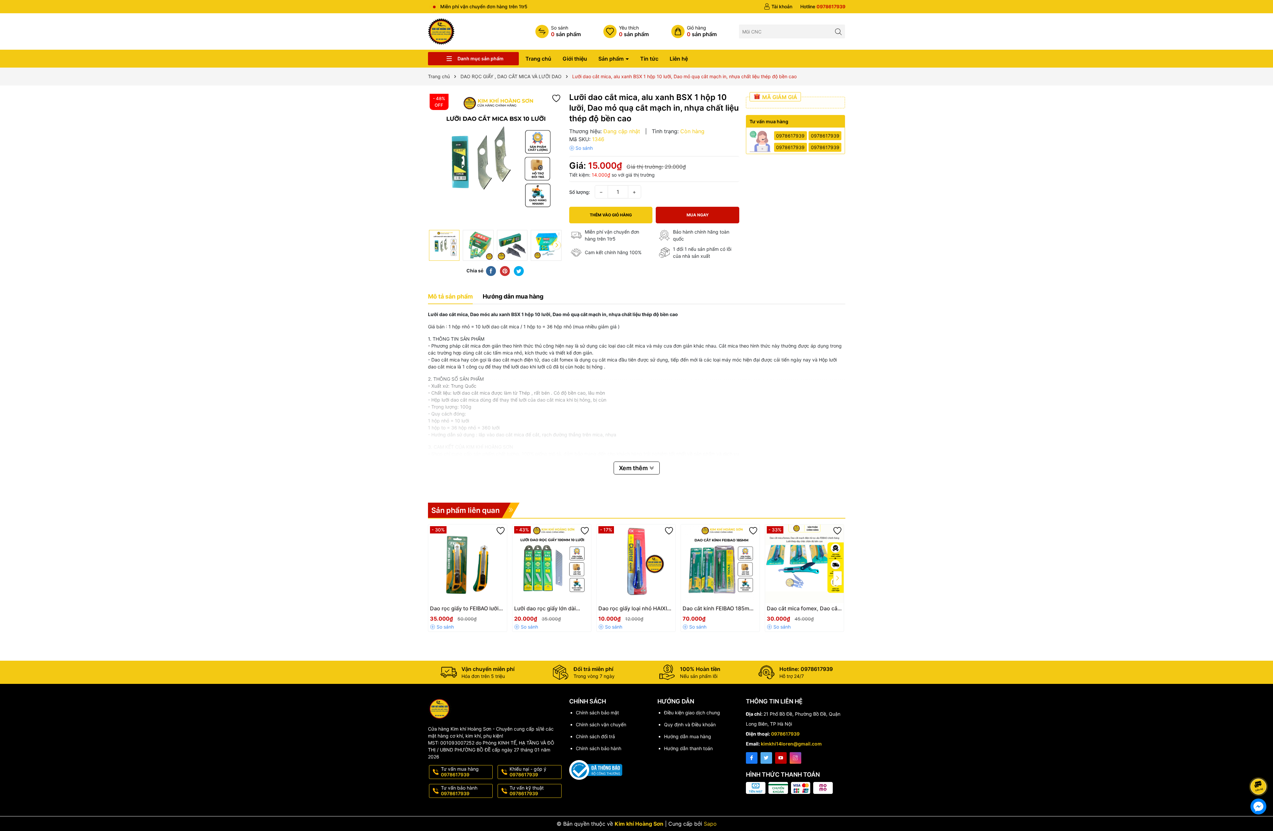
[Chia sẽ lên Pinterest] (505, 271)
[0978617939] (822, 6)
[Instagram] (795, 758)
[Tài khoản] (778, 6)
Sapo (710, 823)
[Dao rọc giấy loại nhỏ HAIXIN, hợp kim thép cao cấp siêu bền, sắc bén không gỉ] (636, 564)
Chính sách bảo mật (597, 712)
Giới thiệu (575, 58)
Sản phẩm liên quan (465, 510)
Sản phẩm (611, 58)
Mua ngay (698, 214)
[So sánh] (558, 31)
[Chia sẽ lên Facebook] (491, 271)
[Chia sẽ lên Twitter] (519, 271)
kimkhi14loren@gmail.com (791, 744)
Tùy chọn (713, 610)
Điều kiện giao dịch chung (692, 712)
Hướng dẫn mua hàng (687, 736)
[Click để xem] (495, 159)
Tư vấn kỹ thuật (527, 790)
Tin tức (649, 58)
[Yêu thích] (626, 31)
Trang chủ (538, 58)
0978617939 (790, 135)
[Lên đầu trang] (1259, 769)
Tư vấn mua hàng (460, 771)
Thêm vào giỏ (460, 610)
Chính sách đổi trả (595, 736)
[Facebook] (752, 758)
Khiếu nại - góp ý (528, 771)
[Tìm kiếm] (838, 31)
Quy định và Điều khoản (690, 724)
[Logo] (441, 31)
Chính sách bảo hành (598, 748)
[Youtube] (781, 758)
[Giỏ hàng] (694, 31)
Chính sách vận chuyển (601, 724)
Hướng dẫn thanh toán (688, 748)
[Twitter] (766, 758)
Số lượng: (579, 192)
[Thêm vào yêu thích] (556, 98)
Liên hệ (679, 58)
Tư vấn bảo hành (459, 790)
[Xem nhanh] (487, 611)
